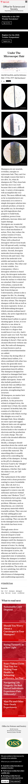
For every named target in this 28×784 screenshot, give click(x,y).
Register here (6, 41)
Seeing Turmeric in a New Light (14, 651)
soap (2, 593)
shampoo (12, 591)
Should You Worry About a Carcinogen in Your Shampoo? (14, 632)
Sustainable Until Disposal (14, 613)
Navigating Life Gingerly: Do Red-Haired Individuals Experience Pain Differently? (14, 689)
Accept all (5, 781)
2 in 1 (6, 591)
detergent (19, 591)
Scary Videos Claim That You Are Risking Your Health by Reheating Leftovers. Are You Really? (14, 670)
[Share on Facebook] (1, 81)
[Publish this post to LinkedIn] (4, 81)
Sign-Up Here (6, 23)
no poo (14, 593)
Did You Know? (20, 78)
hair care (8, 593)
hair (2, 591)
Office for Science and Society (14, 8)
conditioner (20, 593)
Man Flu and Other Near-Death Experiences (14, 708)
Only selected (15, 781)
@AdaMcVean (7, 583)
